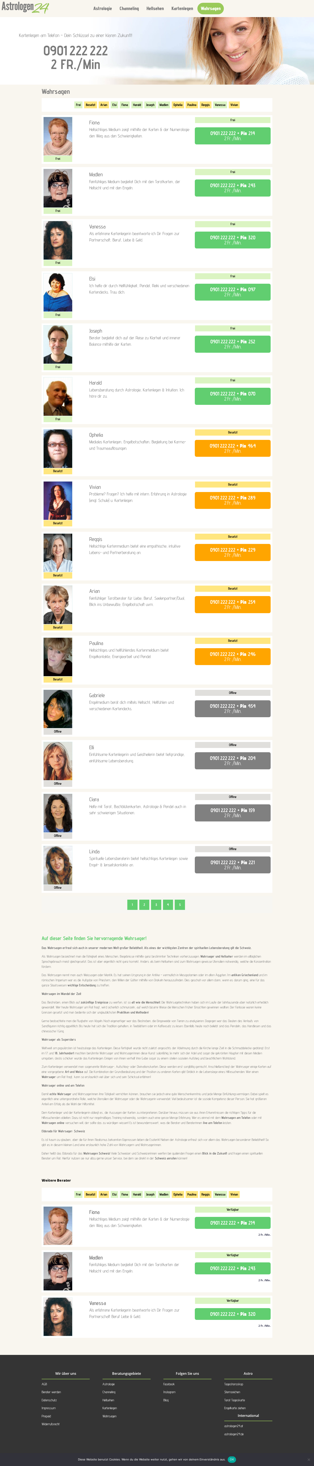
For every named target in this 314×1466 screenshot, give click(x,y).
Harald (137, 105)
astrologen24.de (234, 1434)
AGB (44, 1384)
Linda (94, 851)
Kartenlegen (182, 8)
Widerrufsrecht (51, 1424)
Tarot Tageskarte (234, 1400)
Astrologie (102, 8)
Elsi (114, 105)
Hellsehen (155, 8)
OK (232, 1459)
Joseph (150, 105)
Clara (94, 799)
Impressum (49, 1408)
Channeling (129, 8)
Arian (103, 105)
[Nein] (309, 1459)
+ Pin (232, 135)
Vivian (234, 105)
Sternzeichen (232, 1392)
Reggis (205, 105)
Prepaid (46, 1416)
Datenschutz (49, 1400)
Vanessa (220, 105)
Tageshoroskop (233, 1384)
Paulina (191, 105)
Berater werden (51, 1392)
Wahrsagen (211, 8)
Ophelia (177, 105)
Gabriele (97, 695)
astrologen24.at (233, 1426)
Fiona (125, 105)
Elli (91, 747)
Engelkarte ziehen (235, 1408)
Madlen (164, 105)
